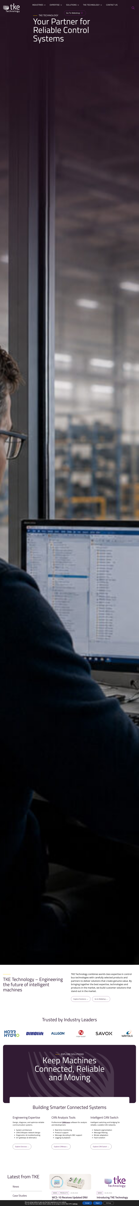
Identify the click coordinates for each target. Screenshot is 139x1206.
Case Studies (20, 1196)
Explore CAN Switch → (101, 1146)
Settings (108, 1203)
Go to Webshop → (101, 999)
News (16, 1186)
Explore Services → (22, 1146)
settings (75, 1204)
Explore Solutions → (80, 999)
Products (64, 1193)
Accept (87, 1203)
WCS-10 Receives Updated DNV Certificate (70, 1199)
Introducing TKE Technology (112, 1197)
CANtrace (66, 1122)
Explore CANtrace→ (61, 1146)
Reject (98, 1203)
